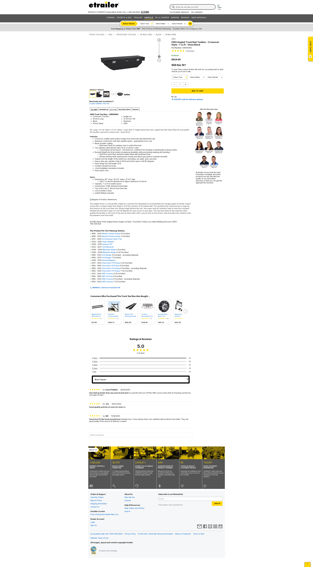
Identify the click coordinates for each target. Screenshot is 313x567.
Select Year (144, 24)
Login (92, 522)
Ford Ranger (106, 255)
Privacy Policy (130, 534)
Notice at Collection (183, 534)
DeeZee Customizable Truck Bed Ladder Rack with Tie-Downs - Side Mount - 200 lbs (114, 315)
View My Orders (97, 497)
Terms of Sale (198, 534)
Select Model (177, 24)
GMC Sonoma (107, 273)
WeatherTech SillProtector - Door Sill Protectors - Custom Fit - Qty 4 (97, 315)
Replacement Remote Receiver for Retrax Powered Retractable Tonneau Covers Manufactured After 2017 (181, 315)
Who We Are (129, 497)
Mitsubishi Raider (109, 250)
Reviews (190, 51)
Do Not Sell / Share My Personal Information (155, 534)
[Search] (173, 7)
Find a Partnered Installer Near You (104, 514)
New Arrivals (199, 18)
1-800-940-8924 (133, 12)
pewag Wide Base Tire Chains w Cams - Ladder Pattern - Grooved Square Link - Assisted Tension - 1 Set (164, 315)
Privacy (160, 505)
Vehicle (148, 18)
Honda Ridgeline (108, 260)
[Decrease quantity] (174, 84)
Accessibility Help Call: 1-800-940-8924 (106, 534)
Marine (175, 18)
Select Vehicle (129, 24)
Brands (185, 18)
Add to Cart (198, 91)
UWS (173, 39)
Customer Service (179, 12)
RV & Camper (162, 18)
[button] (185, 311)
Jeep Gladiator (108, 242)
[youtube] (220, 526)
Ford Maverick (108, 247)
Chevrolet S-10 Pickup (111, 263)
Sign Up (93, 525)
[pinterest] (210, 526)
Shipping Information (98, 504)
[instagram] (215, 526)
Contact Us (94, 507)
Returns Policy (96, 500)
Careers (127, 500)
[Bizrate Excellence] (93, 550)
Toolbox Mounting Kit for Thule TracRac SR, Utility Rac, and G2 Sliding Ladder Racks (147, 315)
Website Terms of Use (99, 538)
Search (127, 511)
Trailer (138, 18)
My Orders (197, 12)
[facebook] (205, 526)
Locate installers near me (99, 103)
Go (190, 24)
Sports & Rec (124, 18)
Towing (110, 18)
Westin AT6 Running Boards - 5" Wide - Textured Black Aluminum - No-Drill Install (130, 315)
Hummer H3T (107, 244)
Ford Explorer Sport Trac (112, 239)
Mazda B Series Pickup (111, 234)
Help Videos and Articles (134, 508)
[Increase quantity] (185, 84)
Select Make (160, 24)
